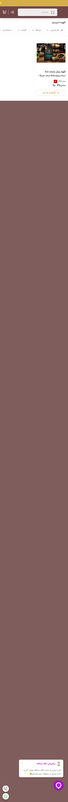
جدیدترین (54, 30)
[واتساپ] (6, 796)
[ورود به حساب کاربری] (12, 12)
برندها (38, 30)
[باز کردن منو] (62, 12)
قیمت (23, 30)
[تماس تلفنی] (6, 789)
